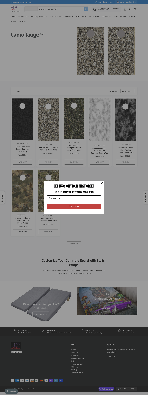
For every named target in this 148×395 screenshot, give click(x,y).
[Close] (101, 183)
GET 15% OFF (74, 206)
